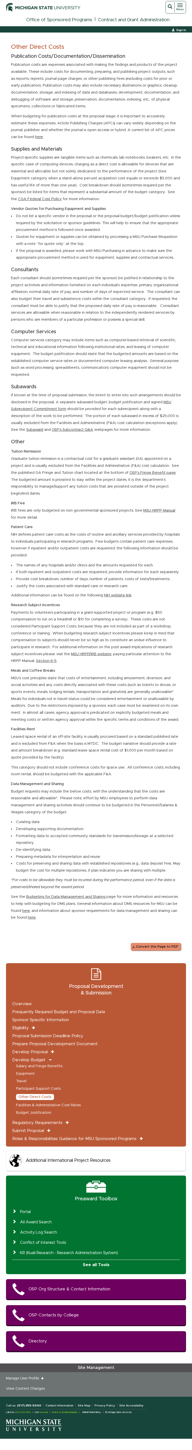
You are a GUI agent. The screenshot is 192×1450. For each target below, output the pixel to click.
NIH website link (118, 595)
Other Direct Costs (35, 1097)
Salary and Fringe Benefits (39, 1066)
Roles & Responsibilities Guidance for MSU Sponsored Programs (74, 1139)
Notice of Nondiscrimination (65, 1412)
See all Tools (96, 1265)
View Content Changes (25, 1388)
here (39, 137)
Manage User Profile (23, 1378)
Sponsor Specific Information (40, 1020)
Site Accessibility (131, 1405)
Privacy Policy (104, 1405)
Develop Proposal (30, 1052)
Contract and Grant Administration (134, 20)
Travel (21, 1081)
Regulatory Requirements (37, 1123)
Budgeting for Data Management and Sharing (66, 897)
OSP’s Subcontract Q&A (72, 430)
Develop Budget (28, 1060)
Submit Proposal (28, 1131)
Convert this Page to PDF (157, 946)
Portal (25, 1212)
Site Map (84, 1405)
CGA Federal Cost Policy (40, 199)
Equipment (25, 1073)
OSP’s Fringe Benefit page (153, 473)
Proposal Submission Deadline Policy (47, 1036)
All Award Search (36, 1222)
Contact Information (60, 1405)
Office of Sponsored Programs (59, 20)
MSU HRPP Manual (159, 510)
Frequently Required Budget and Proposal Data (58, 1012)
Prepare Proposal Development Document (55, 1044)
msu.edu (44, 1412)
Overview (22, 1004)
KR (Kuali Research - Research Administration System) (69, 1253)
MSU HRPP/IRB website (91, 654)
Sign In (181, 30)
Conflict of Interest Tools (43, 1243)
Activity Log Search (38, 1232)
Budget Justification (33, 1113)
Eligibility (20, 1028)
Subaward (34, 430)
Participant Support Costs (38, 1089)
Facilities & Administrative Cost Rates (48, 1105)
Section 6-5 (46, 661)
